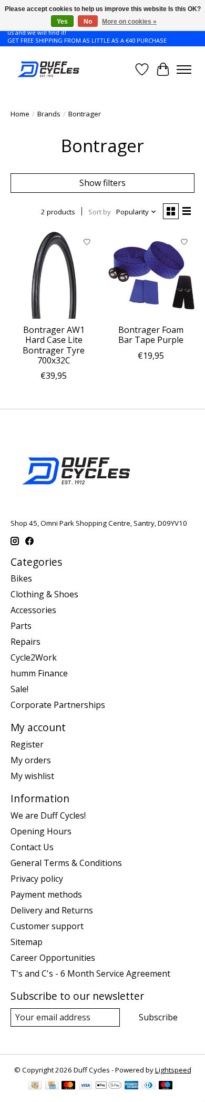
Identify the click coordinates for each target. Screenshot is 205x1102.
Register (27, 744)
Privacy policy (37, 878)
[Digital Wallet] (108, 1086)
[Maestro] (165, 1086)
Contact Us (32, 847)
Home (20, 114)
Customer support (47, 926)
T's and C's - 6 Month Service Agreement (90, 973)
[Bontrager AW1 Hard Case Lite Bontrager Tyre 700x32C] (54, 275)
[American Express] (131, 1086)
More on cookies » (129, 21)
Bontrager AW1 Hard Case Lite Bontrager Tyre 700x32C (54, 345)
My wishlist (32, 776)
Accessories (33, 610)
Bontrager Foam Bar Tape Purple (150, 335)
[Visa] (86, 1086)
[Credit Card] (51, 1086)
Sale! (19, 689)
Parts (21, 626)
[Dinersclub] (148, 1086)
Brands (48, 114)
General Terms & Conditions (66, 863)
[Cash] (35, 1086)
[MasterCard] (68, 1086)
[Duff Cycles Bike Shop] (48, 69)
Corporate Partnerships (58, 705)
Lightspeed (173, 1070)
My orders (31, 760)
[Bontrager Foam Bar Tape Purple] (151, 275)
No (88, 21)
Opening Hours (41, 831)
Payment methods (46, 894)
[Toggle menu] (183, 69)
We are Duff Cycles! (48, 815)
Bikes (21, 578)
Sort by (99, 212)
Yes (62, 21)
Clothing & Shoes (44, 594)
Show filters (102, 183)
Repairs (25, 641)
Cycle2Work (34, 657)
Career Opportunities (53, 957)
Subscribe (158, 1017)
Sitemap (27, 942)
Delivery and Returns (52, 910)
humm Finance (39, 673)
